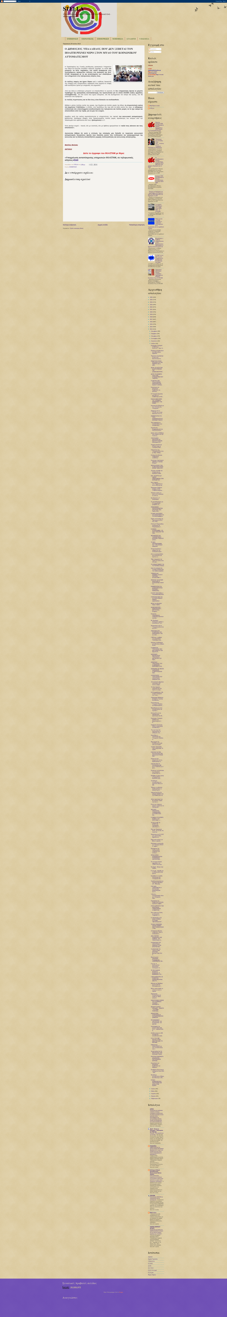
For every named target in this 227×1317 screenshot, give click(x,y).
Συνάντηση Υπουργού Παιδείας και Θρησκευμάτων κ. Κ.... (156, 720)
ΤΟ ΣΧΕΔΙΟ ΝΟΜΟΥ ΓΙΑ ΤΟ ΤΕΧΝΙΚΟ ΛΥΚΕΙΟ (157, 565)
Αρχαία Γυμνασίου (153, 1259)
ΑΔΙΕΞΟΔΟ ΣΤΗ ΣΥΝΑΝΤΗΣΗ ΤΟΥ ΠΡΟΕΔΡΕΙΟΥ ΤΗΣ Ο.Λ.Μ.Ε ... (157, 633)
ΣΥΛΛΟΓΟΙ (131, 39)
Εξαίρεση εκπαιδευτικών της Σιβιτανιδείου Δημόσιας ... (157, 352)
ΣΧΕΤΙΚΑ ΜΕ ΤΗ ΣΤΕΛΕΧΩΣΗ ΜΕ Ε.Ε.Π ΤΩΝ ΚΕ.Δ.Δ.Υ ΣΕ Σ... (157, 766)
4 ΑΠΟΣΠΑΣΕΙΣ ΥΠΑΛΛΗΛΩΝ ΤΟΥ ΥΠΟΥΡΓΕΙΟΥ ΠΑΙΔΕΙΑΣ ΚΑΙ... (156, 677)
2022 (151, 307)
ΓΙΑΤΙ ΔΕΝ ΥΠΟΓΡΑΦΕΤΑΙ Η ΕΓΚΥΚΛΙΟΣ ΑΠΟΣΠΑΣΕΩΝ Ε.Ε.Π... (156, 889)
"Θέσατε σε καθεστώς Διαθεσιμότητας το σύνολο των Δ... (156, 789)
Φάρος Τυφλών (152, 1274)
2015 (151, 324)
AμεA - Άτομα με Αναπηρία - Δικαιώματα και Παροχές (156, 1130)
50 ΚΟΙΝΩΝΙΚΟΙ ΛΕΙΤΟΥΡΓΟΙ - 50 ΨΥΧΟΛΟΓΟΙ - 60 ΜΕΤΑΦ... (156, 1022)
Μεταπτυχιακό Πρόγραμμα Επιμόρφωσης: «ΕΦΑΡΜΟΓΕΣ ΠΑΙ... (157, 959)
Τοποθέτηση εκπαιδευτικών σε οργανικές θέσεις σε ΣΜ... (157, 783)
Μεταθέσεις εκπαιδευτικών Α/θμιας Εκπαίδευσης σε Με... (157, 1076)
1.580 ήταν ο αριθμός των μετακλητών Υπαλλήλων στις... (156, 639)
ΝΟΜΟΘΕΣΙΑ (117, 39)
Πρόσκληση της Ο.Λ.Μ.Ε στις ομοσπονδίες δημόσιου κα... (157, 836)
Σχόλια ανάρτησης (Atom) (76, 228)
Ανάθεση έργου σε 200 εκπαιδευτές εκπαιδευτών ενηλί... (157, 1034)
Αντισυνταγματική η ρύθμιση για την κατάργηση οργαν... (157, 550)
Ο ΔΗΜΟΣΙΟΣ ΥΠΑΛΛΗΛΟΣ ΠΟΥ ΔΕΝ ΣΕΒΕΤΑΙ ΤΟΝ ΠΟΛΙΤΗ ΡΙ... (157, 650)
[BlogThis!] (91, 165)
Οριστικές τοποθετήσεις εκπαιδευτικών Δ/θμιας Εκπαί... (157, 644)
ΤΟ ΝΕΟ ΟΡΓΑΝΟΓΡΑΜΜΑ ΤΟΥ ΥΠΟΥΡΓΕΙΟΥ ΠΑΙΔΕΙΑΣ (157, 544)
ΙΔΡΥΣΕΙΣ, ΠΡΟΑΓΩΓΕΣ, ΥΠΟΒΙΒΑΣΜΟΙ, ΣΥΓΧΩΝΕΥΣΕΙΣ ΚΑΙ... (156, 812)
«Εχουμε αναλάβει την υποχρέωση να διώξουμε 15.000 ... (157, 472)
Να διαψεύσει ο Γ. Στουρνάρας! (155, 498)
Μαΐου (153, 1091)
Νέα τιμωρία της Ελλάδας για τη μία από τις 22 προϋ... (156, 743)
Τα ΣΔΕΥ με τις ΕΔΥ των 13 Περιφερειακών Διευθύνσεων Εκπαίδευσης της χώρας (159, 259)
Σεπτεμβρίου (154, 338)
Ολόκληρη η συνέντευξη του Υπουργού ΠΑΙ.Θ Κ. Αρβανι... (157, 845)
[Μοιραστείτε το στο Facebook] (95, 165)
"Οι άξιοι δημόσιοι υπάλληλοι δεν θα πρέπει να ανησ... (156, 688)
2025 (151, 299)
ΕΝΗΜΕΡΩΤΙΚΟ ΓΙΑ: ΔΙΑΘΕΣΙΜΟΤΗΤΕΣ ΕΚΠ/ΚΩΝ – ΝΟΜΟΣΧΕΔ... (157, 588)
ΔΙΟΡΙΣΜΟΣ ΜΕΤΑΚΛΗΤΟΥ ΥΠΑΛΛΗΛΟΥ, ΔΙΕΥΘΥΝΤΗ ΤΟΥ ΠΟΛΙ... (156, 657)
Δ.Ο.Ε (149, 1266)
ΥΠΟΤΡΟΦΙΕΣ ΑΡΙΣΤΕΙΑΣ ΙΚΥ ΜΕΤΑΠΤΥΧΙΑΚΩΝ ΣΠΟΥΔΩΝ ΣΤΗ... (156, 440)
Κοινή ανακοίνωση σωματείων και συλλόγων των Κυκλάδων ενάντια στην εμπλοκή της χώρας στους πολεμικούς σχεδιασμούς (156, 1178)
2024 (151, 302)
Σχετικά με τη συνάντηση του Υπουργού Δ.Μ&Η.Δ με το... (157, 772)
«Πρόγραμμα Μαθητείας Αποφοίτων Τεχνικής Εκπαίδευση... (157, 699)
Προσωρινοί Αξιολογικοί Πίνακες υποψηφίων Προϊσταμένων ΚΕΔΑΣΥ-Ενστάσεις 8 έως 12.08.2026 (155, 274)
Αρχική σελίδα (103, 225)
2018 (151, 317)
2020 (151, 312)
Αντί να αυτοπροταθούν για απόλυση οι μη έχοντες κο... (157, 555)
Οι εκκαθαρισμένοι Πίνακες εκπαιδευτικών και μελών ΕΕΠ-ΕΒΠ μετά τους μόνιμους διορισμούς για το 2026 (156, 162)
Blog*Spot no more (155, 105)
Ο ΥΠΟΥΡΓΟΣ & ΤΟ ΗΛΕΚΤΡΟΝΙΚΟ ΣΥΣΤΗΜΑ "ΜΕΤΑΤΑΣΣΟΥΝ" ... (157, 919)
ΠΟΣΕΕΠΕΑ (153, 1146)
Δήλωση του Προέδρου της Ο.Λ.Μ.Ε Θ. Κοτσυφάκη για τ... (157, 985)
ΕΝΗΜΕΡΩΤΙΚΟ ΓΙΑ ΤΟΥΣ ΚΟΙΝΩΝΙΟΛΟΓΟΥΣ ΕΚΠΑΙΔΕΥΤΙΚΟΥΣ (157, 418)
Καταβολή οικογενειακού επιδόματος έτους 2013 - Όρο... (157, 1071)
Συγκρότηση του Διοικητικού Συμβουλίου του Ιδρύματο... (155, 1065)
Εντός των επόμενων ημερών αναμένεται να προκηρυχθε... (157, 806)
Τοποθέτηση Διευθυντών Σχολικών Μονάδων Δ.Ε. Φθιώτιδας (157, 882)
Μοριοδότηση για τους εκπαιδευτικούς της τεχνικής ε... (156, 709)
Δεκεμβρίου (154, 331)
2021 (151, 309)
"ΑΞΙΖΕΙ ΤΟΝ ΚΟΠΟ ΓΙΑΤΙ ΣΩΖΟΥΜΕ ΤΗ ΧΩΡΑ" (157, 748)
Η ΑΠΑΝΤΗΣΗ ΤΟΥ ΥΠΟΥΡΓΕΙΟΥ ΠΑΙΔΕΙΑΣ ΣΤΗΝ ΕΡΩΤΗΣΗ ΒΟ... (156, 944)
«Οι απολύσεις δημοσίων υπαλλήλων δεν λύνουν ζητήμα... (157, 683)
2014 (151, 326)
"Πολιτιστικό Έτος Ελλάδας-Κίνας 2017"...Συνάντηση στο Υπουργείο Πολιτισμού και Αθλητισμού (156, 143)
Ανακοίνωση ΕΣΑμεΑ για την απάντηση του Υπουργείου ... (157, 407)
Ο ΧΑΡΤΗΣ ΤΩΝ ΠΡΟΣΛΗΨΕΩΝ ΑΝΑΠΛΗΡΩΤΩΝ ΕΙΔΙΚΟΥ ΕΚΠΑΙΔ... (157, 382)
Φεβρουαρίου (154, 1098)
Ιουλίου (153, 343)
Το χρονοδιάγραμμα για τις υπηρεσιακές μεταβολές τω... (157, 503)
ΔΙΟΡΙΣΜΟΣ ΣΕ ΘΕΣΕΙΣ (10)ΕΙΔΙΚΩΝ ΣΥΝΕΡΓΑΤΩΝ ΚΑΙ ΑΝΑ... (157, 671)
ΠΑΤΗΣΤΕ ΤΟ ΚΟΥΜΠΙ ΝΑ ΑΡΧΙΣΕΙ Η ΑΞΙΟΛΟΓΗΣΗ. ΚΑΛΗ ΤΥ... (157, 582)
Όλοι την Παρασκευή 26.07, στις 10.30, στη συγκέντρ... (157, 831)
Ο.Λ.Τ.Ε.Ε (150, 1268)
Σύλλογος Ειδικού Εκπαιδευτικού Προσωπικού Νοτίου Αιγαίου (155, 1172)
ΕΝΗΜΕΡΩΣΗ (72, 39)
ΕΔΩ (76, 160)
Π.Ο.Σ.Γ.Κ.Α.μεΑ (152, 1270)
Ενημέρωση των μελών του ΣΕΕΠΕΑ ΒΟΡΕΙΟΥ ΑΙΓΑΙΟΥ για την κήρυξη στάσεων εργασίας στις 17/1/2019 (156, 1232)
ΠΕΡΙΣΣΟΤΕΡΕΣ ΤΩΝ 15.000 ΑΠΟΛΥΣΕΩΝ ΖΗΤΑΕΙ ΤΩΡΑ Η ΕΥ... (157, 467)
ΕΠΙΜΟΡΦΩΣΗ (103, 39)
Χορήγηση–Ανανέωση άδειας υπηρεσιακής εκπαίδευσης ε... (157, 726)
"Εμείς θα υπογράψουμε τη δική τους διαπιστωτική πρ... (157, 357)
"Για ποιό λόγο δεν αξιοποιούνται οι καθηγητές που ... (156, 731)
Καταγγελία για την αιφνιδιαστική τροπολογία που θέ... (157, 714)
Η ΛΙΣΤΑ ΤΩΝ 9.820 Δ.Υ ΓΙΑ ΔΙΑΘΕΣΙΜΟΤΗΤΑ (157, 593)
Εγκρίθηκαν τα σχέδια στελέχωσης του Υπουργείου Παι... (156, 877)
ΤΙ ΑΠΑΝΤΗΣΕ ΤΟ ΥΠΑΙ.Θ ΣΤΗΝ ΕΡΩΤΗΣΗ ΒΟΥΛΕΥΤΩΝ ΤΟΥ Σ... (156, 951)
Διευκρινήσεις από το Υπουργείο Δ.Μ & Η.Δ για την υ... (157, 627)
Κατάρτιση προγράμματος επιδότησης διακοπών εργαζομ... (157, 616)
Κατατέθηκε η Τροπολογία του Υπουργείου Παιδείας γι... (157, 737)
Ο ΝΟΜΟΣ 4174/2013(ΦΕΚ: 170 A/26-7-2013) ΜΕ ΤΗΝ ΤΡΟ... (157, 531)
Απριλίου (153, 1093)
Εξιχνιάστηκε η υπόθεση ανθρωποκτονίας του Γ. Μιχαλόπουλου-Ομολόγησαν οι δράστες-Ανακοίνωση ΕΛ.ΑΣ (156, 242)
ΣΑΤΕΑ (152, 1109)
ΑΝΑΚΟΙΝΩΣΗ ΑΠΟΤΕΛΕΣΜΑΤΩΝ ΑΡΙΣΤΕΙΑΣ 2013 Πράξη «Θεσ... (157, 509)
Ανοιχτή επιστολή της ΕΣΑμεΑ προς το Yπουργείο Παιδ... (156, 446)
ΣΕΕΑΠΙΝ (152, 1195)
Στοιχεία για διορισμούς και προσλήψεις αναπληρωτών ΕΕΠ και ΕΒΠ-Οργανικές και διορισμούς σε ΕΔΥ (155, 193)
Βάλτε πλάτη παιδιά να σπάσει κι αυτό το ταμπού (157, 990)
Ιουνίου (153, 1088)
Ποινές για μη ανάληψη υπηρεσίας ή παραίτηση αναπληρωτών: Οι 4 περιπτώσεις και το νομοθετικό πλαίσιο (156, 223)
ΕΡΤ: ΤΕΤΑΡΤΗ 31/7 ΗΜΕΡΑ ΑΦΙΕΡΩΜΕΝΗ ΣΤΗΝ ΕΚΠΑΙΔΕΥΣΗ (157, 478)
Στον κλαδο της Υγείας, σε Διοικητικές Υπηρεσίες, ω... (157, 914)
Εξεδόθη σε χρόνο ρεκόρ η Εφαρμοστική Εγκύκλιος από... (157, 777)
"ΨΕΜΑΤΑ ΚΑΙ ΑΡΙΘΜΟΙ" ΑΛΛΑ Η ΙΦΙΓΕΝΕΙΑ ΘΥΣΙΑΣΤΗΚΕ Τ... (156, 575)
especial (150, 1256)
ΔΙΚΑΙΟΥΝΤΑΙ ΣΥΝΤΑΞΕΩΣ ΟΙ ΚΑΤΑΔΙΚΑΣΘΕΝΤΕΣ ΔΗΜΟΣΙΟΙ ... (157, 1015)
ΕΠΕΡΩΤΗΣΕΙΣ (88, 39)
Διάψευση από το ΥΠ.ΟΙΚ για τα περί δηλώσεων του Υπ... (157, 412)
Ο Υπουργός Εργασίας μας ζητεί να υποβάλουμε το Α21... (157, 395)
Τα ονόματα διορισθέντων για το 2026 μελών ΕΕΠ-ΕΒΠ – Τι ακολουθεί (158, 208)
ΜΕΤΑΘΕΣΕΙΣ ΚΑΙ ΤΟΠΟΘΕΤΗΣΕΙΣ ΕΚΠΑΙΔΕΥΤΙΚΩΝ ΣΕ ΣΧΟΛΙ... (157, 537)
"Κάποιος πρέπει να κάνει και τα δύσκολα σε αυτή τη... (157, 494)
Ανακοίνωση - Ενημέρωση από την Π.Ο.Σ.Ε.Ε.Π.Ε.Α (157, 429)
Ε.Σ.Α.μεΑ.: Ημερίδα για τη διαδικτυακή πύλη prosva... (157, 872)
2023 (151, 304)
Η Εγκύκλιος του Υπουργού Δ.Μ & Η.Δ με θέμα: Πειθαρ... (157, 451)
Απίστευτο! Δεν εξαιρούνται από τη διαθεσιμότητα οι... (156, 760)
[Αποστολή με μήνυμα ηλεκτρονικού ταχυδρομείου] (90, 165)
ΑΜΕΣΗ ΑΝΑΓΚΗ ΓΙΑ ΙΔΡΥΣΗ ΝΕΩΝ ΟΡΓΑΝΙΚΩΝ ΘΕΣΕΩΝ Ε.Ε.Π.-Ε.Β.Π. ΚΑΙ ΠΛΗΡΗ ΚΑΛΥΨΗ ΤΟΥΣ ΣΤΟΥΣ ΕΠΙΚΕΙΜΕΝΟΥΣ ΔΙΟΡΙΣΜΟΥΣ (157, 1151)
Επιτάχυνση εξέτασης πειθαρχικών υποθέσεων (156, 456)
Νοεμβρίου (154, 333)
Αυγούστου (154, 341)
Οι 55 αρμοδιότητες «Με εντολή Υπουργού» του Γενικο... (157, 694)
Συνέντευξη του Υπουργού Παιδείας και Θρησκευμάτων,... (157, 704)
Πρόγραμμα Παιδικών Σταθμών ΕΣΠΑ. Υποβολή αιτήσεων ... (157, 489)
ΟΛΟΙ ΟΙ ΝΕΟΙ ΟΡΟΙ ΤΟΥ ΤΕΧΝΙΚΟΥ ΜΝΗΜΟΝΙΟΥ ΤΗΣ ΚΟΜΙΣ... (156, 401)
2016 (151, 321)
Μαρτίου (153, 1096)
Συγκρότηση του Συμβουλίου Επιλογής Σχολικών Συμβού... (157, 902)
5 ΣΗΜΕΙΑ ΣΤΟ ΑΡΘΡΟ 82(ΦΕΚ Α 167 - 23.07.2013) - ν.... (157, 819)
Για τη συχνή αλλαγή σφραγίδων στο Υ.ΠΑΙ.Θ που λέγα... (157, 863)
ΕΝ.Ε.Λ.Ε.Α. (153, 1212)
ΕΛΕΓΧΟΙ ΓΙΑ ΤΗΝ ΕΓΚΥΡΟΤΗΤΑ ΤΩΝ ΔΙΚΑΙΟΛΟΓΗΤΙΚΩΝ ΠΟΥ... (157, 754)
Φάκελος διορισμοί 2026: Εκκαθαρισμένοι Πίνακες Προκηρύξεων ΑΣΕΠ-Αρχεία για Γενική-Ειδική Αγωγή (156, 126)
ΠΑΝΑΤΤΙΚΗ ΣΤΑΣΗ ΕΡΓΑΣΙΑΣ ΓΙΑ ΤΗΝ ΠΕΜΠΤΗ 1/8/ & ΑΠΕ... (156, 363)
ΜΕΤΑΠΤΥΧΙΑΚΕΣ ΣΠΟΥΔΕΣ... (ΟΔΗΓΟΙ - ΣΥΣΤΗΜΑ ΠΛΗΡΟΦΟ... (157, 1009)
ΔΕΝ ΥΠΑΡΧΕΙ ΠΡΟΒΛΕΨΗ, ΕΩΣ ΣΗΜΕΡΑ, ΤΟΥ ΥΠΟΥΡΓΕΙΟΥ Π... (156, 938)
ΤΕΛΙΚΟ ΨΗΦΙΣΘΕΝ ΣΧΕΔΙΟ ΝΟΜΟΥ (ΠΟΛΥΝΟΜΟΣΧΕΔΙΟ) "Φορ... (157, 926)
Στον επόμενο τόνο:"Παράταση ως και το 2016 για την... (157, 484)
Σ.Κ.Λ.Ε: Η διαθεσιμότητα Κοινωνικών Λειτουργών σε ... (156, 965)
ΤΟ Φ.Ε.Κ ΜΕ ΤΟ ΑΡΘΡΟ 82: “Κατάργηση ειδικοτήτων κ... (155, 824)
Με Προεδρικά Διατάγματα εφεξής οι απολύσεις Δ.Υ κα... (157, 622)
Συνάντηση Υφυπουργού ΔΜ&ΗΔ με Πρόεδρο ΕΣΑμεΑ (157, 462)
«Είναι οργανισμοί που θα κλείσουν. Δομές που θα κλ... (157, 801)
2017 (151, 319)
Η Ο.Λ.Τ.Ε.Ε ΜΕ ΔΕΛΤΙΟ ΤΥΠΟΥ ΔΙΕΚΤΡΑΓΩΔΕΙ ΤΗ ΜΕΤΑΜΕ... (157, 1040)
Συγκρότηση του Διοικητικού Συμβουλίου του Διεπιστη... (155, 389)
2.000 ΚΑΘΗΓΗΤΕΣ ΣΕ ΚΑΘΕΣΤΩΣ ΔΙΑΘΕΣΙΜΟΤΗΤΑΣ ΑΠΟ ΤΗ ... (157, 979)
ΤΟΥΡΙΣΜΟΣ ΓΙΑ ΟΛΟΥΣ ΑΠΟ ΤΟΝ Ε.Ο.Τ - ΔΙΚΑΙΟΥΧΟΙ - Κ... (157, 1028)
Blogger (121, 1292)
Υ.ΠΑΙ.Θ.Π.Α (144, 39)
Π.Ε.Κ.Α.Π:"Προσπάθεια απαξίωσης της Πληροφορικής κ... (157, 525)
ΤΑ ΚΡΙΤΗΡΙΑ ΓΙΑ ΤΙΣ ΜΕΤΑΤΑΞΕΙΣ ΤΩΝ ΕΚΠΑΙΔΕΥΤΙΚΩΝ (156, 1053)
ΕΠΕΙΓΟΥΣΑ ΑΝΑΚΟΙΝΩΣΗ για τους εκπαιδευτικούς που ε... (157, 1047)
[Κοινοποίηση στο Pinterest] (96, 165)
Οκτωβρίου (154, 336)
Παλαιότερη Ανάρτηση (137, 225)
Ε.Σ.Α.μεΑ (150, 1272)
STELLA (73, 8)
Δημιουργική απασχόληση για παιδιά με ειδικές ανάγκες (156, 996)
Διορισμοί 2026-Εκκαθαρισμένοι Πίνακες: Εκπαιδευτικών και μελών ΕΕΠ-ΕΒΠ (159, 179)
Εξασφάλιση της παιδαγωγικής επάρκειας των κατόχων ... (155, 850)
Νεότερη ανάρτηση (69, 225)
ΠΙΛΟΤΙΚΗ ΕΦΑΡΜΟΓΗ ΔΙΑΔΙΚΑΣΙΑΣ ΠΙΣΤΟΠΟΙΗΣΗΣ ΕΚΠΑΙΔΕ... (157, 1058)
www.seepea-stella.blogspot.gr (152, 72)
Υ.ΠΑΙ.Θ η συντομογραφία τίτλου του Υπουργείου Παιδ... (157, 896)
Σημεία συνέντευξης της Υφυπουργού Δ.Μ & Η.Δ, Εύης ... (157, 520)
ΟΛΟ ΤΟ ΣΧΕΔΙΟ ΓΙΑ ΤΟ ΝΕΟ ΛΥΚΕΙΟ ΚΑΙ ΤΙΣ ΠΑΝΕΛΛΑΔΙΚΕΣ (157, 570)
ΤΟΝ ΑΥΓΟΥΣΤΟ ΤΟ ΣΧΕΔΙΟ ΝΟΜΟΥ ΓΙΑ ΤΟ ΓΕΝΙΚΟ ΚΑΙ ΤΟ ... (157, 794)
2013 (151, 329)
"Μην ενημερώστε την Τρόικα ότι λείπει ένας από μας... (157, 560)
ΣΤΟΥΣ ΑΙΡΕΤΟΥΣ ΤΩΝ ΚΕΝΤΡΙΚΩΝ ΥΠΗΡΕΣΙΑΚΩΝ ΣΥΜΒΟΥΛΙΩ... (157, 908)
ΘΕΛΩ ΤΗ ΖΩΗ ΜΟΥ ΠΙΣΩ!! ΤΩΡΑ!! (156, 604)
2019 (151, 314)
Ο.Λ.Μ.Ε (150, 1263)
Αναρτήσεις (153, 49)
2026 (151, 297)
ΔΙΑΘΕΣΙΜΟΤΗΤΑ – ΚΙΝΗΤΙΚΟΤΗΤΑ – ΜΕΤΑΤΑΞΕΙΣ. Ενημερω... (156, 609)
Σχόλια (152, 52)
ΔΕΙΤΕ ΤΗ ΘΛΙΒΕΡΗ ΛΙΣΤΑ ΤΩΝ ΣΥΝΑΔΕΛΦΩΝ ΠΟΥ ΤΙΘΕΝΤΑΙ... (157, 376)
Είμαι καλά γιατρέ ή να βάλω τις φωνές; (157, 840)
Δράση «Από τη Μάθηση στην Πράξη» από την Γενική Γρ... (157, 434)
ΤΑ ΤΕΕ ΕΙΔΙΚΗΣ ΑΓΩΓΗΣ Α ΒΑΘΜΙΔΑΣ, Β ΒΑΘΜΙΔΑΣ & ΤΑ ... (157, 972)
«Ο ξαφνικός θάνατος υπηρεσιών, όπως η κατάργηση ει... (156, 932)
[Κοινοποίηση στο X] (93, 165)
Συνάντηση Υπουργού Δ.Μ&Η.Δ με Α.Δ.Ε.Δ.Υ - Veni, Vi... (157, 347)
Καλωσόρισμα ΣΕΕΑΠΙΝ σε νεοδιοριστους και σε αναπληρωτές (156, 1198)
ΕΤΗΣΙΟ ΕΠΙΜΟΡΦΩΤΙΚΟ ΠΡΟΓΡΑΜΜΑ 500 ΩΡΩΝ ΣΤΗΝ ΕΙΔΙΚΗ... (156, 1082)
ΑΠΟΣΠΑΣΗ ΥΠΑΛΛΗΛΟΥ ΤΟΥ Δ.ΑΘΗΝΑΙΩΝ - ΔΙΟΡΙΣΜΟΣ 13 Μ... (157, 664)
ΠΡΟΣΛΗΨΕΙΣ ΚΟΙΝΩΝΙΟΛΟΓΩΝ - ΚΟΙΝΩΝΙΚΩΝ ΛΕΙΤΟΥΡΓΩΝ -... (157, 857)
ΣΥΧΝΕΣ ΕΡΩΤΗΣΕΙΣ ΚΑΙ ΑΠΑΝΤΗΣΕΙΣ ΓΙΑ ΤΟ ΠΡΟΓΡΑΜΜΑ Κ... (157, 515)
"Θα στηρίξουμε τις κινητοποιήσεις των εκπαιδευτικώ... (156, 424)
